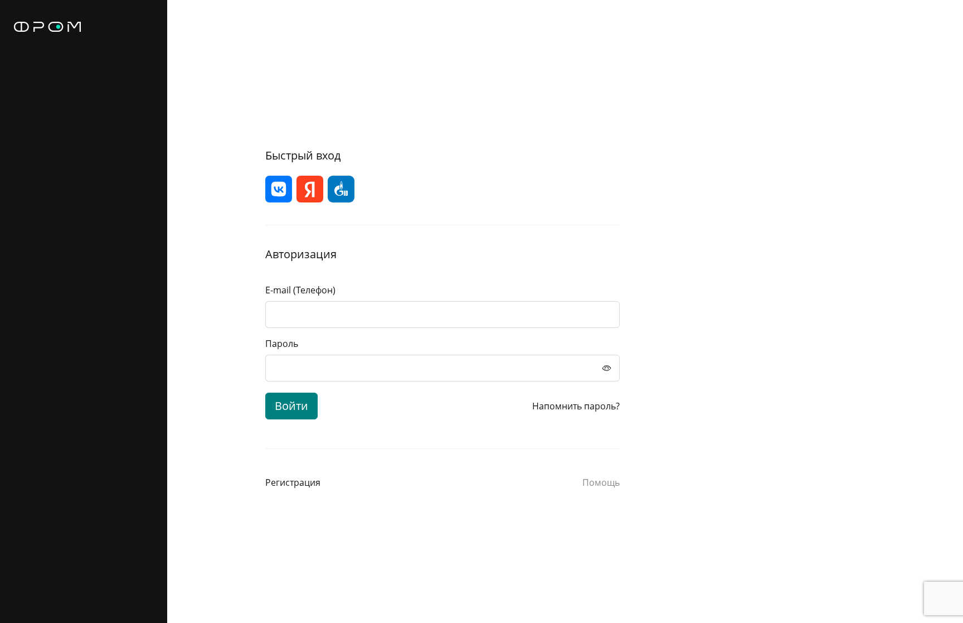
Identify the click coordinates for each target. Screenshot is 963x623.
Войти (291, 405)
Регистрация (292, 482)
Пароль (281, 343)
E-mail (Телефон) (300, 290)
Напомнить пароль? (576, 406)
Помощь (601, 482)
